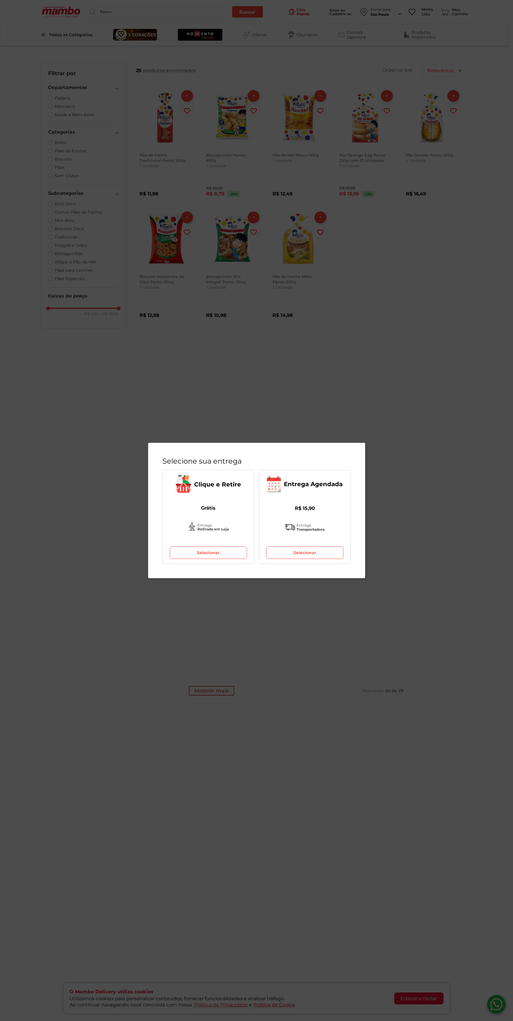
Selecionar (208, 552)
